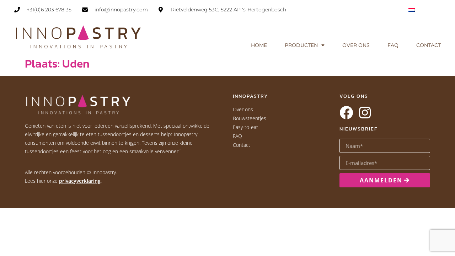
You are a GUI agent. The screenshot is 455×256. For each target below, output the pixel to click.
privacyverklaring (80, 180)
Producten (301, 45)
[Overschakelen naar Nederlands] (411, 9)
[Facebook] (346, 112)
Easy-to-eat (245, 127)
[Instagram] (364, 112)
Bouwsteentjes (249, 118)
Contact (428, 45)
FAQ (392, 45)
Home (259, 45)
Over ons (356, 45)
